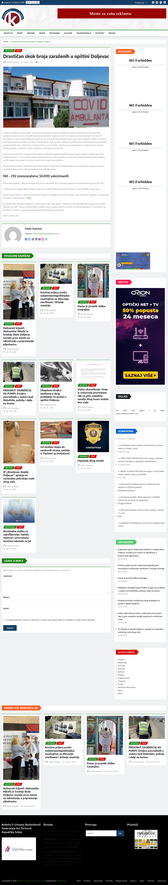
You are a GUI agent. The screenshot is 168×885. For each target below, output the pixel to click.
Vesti (120, 693)
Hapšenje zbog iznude (91, 460)
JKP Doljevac (63, 843)
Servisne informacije (126, 687)
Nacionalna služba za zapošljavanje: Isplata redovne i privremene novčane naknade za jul (17, 536)
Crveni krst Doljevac (66, 835)
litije (66, 847)
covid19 (56, 834)
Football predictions (126, 490)
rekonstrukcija (76, 859)
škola (66, 865)
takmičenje (58, 861)
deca (74, 835)
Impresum (161, 881)
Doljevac (50, 838)
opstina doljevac (62, 851)
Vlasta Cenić (67, 862)
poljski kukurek (70, 855)
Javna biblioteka (71, 839)
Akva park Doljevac (61, 831)
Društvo (8, 33)
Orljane (76, 852)
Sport (20, 33)
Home (6, 41)
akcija (45, 831)
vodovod (75, 862)
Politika (121, 675)
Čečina (62, 865)
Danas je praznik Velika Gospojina (132, 578)
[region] (146, 839)
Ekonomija (54, 33)
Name (6, 597)
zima (51, 865)
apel (70, 831)
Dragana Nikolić (125, 503)
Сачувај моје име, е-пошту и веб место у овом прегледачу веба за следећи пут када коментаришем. (50, 620)
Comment (7, 576)
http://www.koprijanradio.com (46, 233)
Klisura (71, 843)
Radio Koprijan (13, 62)
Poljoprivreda (83, 33)
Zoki (120, 516)
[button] (146, 839)
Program (122, 681)
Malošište (73, 846)
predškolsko (54, 858)
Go (120, 833)
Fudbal (63, 839)
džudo (59, 839)
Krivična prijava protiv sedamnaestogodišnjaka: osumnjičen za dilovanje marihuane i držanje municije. (55, 299)
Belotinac (75, 831)
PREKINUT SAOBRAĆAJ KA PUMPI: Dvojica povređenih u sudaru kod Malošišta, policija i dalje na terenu (18, 397)
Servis (42, 33)
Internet (99, 33)
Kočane (61, 847)
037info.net (61, 881)
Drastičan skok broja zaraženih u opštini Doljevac (31, 41)
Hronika (31, 33)
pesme (57, 855)
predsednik (47, 859)
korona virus (53, 847)
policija (63, 855)
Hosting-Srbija (39, 881)
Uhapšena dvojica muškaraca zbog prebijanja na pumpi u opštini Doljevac (53, 395)
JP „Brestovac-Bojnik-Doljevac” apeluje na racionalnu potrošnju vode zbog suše (18, 476)
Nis (49, 851)
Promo (112, 33)
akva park (50, 831)
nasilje (46, 852)
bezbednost (48, 834)
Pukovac (62, 858)
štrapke (70, 865)
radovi (68, 858)
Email (6, 608)
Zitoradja (56, 865)
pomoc (79, 855)
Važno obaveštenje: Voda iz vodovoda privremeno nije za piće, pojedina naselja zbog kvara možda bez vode (93, 396)
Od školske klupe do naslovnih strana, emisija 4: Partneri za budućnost (55, 450)
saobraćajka (48, 861)
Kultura (68, 33)
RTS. (29, 198)
